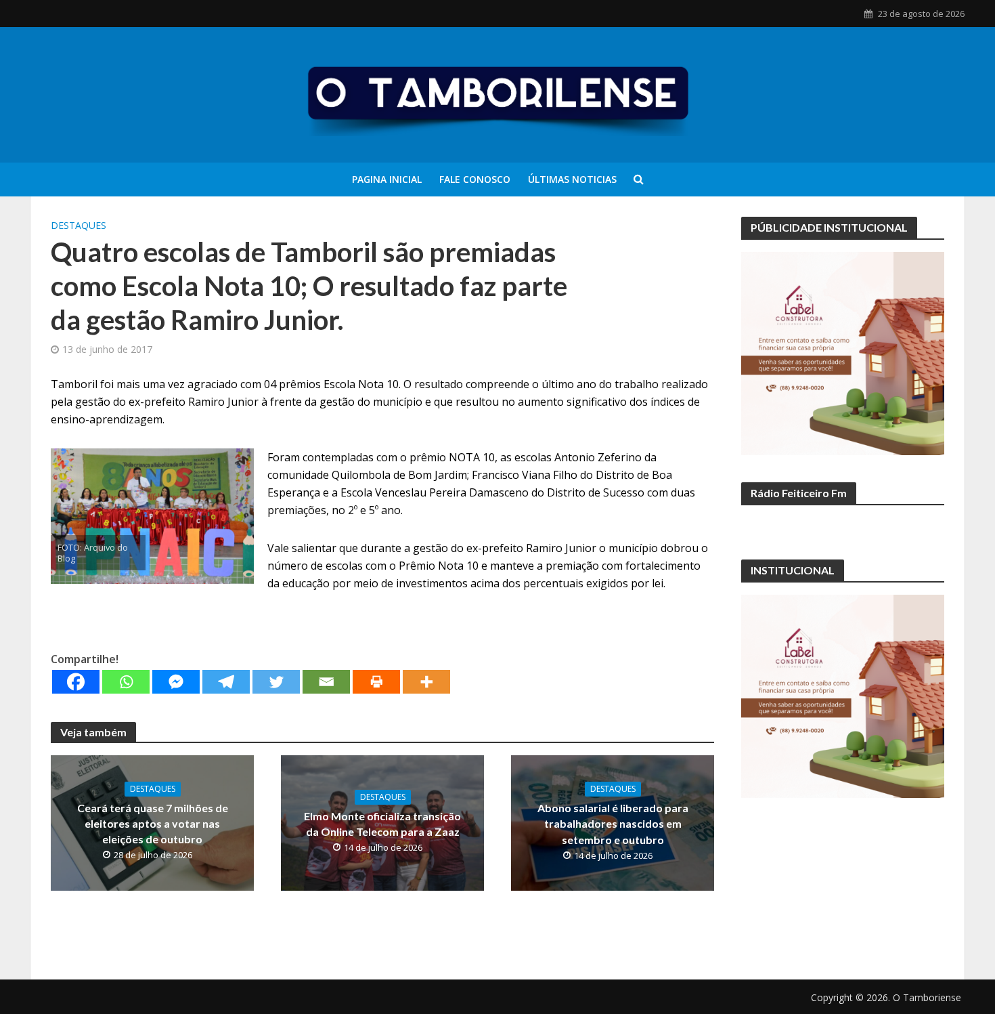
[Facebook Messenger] (176, 682)
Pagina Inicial (387, 179)
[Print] (376, 682)
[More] (426, 682)
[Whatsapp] (126, 682)
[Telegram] (226, 682)
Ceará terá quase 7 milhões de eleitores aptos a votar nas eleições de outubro (152, 823)
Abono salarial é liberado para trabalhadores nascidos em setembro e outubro (612, 823)
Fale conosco (474, 179)
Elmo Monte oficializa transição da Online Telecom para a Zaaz (382, 823)
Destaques (78, 225)
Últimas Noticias (572, 179)
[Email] (326, 682)
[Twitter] (276, 682)
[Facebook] (76, 682)
